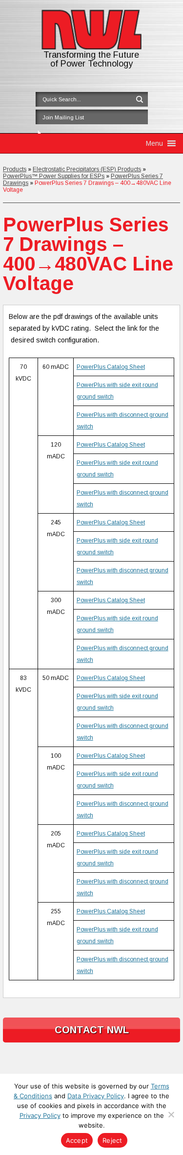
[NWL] (91, 47)
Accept (77, 1140)
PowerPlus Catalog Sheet (111, 366)
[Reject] (171, 1114)
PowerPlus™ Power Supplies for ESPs (53, 176)
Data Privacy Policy (95, 1096)
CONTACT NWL (92, 1029)
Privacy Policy (40, 1115)
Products (14, 169)
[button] (154, 143)
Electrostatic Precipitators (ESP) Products (87, 169)
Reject (112, 1140)
